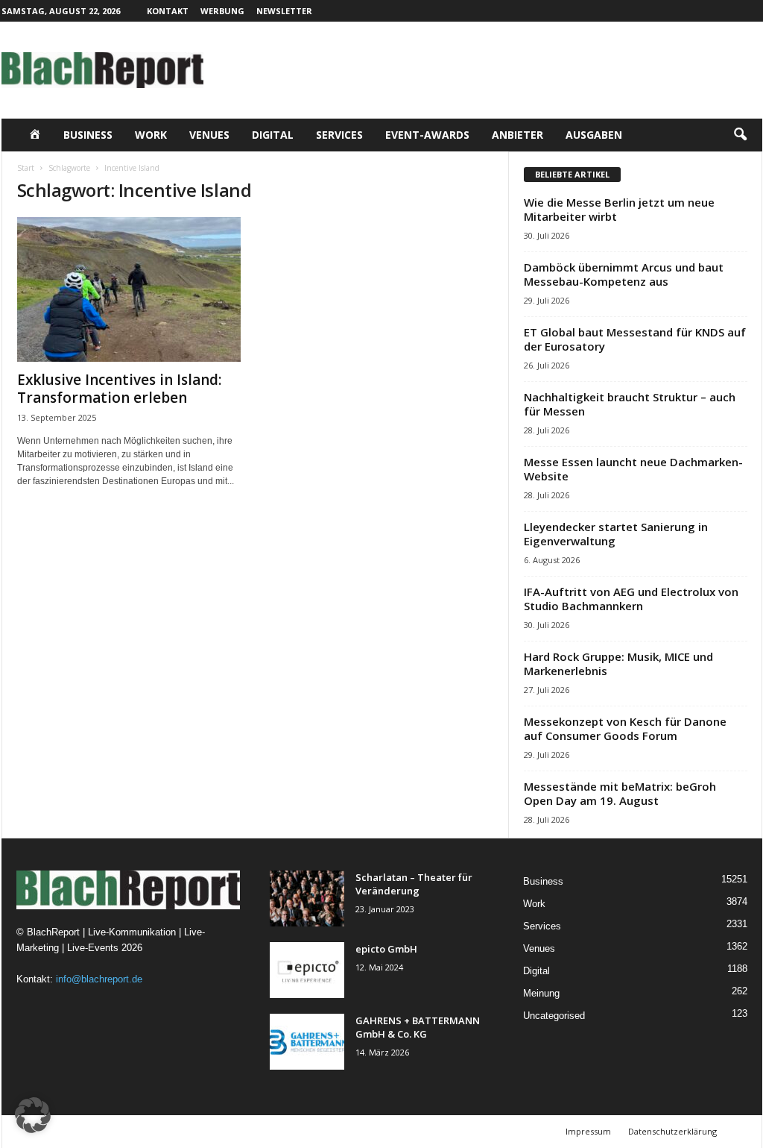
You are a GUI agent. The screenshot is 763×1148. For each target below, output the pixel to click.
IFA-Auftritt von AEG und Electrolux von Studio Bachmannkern (631, 598)
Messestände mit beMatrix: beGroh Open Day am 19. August (620, 793)
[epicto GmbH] (307, 970)
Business (88, 135)
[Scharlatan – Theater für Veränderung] (307, 898)
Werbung (222, 10)
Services (339, 135)
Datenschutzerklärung (672, 1131)
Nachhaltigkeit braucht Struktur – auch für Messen (629, 403)
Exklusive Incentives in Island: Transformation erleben (119, 388)
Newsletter (284, 10)
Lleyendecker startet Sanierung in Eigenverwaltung (616, 533)
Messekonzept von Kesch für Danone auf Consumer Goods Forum (625, 728)
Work (151, 135)
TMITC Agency (146, 1131)
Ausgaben (594, 135)
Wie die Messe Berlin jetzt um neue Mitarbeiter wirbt (619, 209)
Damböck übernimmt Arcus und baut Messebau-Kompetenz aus (624, 274)
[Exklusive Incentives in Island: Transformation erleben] (129, 289)
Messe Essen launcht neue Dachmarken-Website (633, 468)
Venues (209, 135)
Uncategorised (554, 1015)
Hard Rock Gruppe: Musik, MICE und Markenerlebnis (618, 663)
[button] (740, 135)
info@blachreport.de (99, 979)
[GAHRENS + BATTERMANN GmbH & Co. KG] (307, 1042)
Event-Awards (427, 135)
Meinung (541, 993)
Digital (273, 135)
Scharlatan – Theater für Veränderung (413, 884)
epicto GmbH (386, 949)
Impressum (588, 1131)
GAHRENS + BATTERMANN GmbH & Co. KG (417, 1027)
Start (25, 168)
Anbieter (517, 135)
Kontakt (168, 10)
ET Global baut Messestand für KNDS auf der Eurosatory (635, 339)
